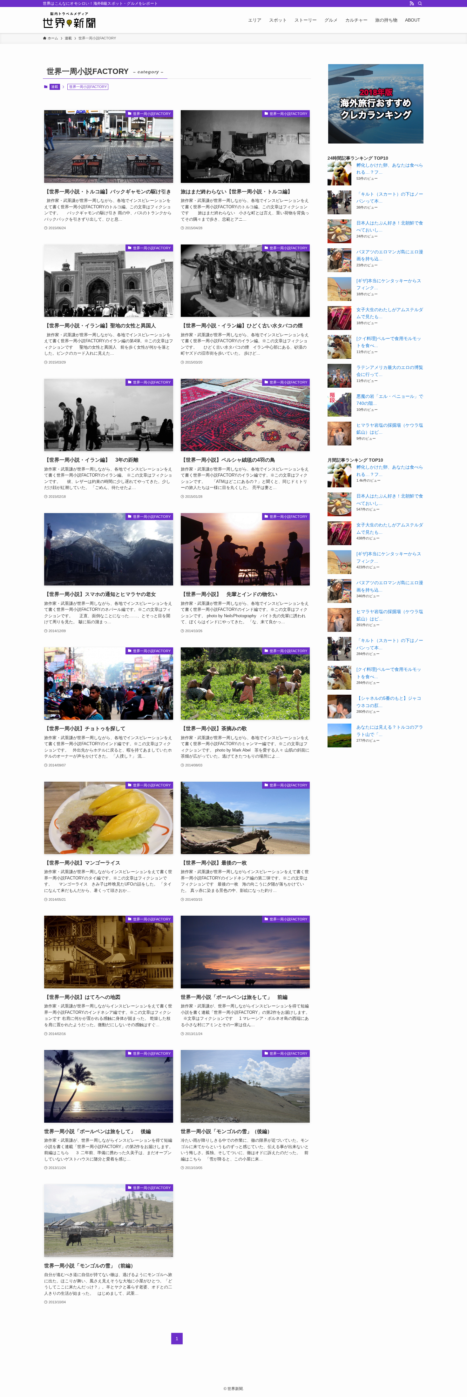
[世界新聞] (69, 20)
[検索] (420, 3)
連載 (54, 87)
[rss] (412, 3)
